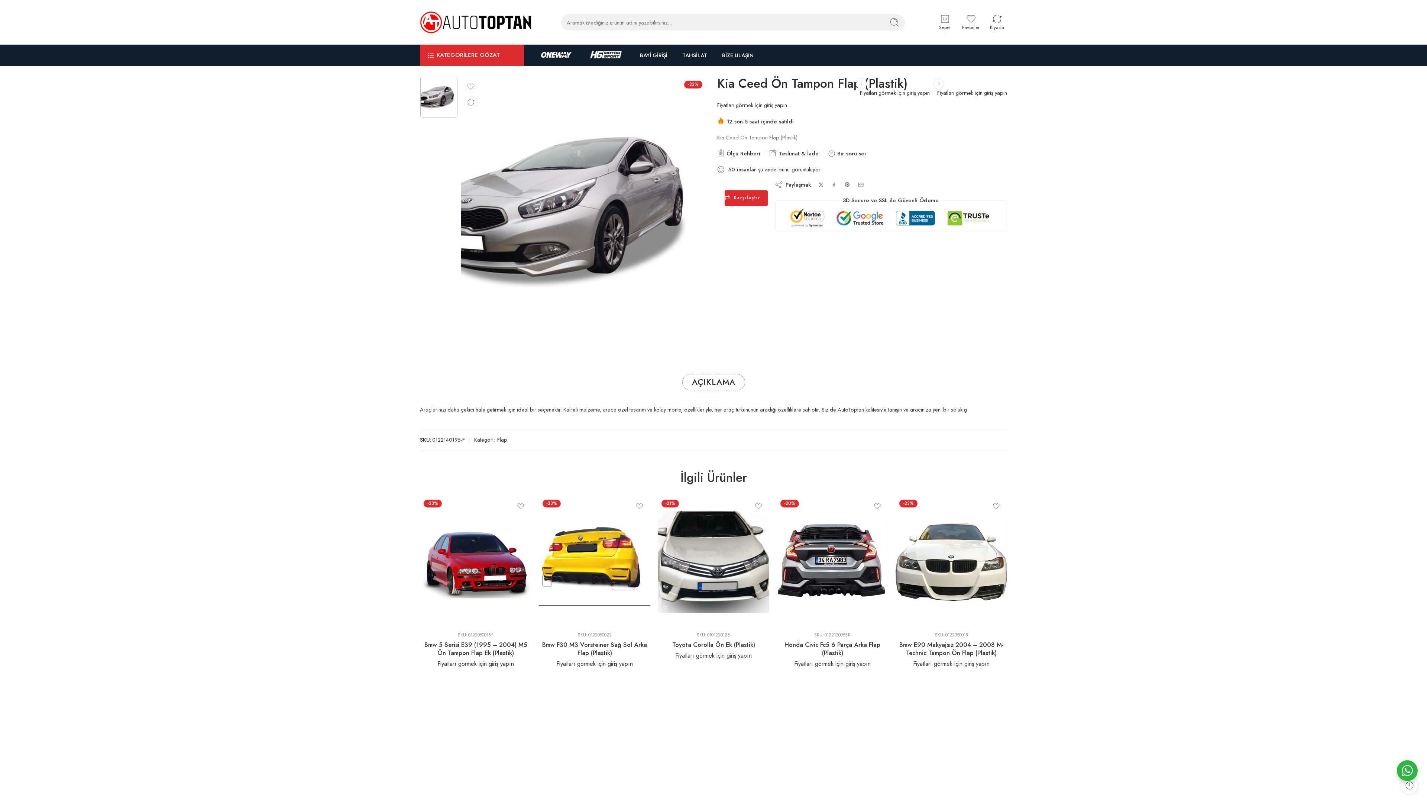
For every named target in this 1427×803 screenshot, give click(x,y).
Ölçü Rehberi (742, 153)
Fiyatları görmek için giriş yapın (972, 93)
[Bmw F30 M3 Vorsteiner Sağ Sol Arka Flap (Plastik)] (594, 561)
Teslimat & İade (798, 153)
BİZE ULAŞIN (738, 55)
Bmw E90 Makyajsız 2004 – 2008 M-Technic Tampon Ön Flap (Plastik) (951, 648)
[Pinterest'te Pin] (847, 185)
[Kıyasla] (471, 102)
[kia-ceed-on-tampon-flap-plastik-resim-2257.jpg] (438, 97)
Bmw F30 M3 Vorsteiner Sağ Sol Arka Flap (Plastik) (594, 648)
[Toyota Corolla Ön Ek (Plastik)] (713, 561)
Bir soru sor (851, 153)
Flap (502, 440)
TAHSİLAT (694, 55)
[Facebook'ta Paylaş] (834, 185)
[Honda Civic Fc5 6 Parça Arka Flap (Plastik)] (832, 561)
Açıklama (713, 382)
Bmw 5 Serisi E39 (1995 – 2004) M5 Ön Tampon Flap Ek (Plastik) (475, 648)
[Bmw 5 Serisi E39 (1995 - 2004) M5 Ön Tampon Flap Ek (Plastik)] (475, 561)
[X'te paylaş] (821, 185)
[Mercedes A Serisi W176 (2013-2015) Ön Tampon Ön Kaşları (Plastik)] (861, 83)
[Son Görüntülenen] (1409, 785)
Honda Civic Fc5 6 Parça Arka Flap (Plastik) (832, 648)
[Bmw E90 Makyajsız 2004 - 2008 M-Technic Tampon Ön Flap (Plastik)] (951, 561)
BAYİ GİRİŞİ (653, 55)
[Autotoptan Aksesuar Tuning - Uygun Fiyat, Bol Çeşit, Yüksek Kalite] (475, 22)
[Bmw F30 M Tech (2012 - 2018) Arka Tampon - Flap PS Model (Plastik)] (938, 83)
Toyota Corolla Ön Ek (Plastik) (713, 644)
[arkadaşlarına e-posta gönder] (861, 185)
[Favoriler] (471, 87)
